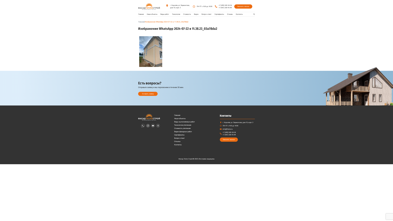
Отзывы (230, 14)
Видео (196, 14)
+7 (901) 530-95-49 (225, 8)
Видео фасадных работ (183, 132)
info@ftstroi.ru (228, 129)
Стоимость (187, 14)
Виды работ (164, 14)
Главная (141, 14)
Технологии (176, 14)
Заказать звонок (243, 6)
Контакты (239, 14)
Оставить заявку (148, 94)
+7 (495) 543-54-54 (225, 5)
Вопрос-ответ (206, 14)
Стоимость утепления (182, 128)
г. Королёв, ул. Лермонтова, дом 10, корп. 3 (180, 6)
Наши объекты (152, 14)
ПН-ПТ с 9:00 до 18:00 (230, 126)
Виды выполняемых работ (184, 122)
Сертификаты (219, 14)
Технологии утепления (182, 125)
